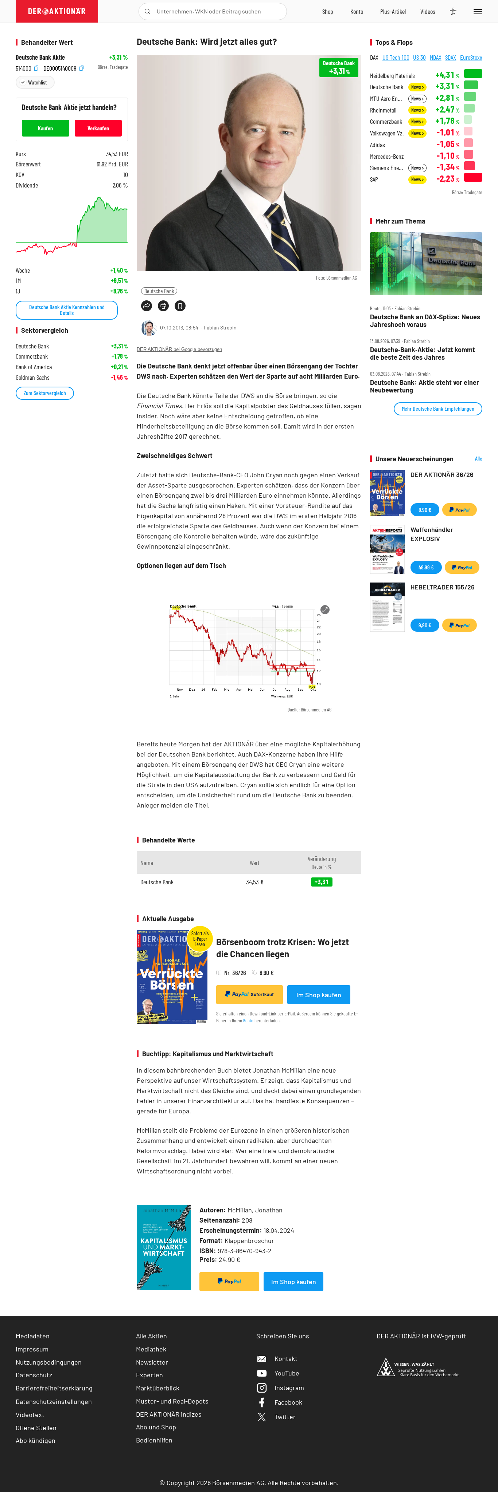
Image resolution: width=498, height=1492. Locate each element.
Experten (149, 1375)
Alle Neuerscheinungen (469, 459)
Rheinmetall (383, 110)
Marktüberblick (157, 1388)
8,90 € (425, 509)
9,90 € (425, 624)
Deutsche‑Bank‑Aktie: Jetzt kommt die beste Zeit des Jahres (422, 353)
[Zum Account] (357, 11)
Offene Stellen (36, 1428)
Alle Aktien (151, 1336)
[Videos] (428, 11)
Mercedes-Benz (387, 156)
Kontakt (286, 1358)
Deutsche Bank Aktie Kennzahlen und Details (67, 309)
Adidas (377, 145)
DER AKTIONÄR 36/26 (442, 474)
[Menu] (477, 11)
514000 (24, 67)
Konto (248, 1020)
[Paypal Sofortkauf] (229, 1281)
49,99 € (426, 567)
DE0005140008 (60, 67)
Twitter (285, 1417)
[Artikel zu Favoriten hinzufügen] (180, 305)
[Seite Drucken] (163, 305)
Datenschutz (34, 1375)
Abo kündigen (35, 1440)
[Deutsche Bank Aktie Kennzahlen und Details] (72, 225)
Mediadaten (33, 1336)
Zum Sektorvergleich (45, 392)
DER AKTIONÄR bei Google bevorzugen (179, 349)
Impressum (32, 1349)
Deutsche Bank (159, 290)
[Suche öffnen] (147, 11)
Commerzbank (386, 121)
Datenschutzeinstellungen (54, 1401)
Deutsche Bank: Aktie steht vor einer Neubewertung (424, 386)
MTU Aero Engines (387, 98)
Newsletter (152, 1362)
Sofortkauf (262, 994)
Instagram (289, 1388)
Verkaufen (98, 128)
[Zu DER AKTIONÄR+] (393, 11)
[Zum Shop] (328, 11)
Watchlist (37, 82)
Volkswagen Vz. (387, 133)
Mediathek (151, 1349)
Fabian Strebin (220, 327)
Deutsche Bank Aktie (40, 57)
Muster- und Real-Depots (172, 1401)
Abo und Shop (156, 1427)
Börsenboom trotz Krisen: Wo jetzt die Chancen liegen (282, 947)
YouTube (287, 1373)
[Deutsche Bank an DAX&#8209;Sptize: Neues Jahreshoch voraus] (426, 264)
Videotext (30, 1414)
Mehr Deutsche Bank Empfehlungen (438, 408)
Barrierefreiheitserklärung (54, 1388)
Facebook (288, 1402)
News (416, 87)
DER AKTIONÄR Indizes (169, 1414)
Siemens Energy (387, 167)
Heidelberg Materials (392, 75)
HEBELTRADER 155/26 (443, 587)
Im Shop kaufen (318, 995)
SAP (374, 179)
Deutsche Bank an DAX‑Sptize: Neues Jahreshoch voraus (425, 320)
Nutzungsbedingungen (49, 1362)
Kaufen (45, 128)
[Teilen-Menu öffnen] (146, 305)
